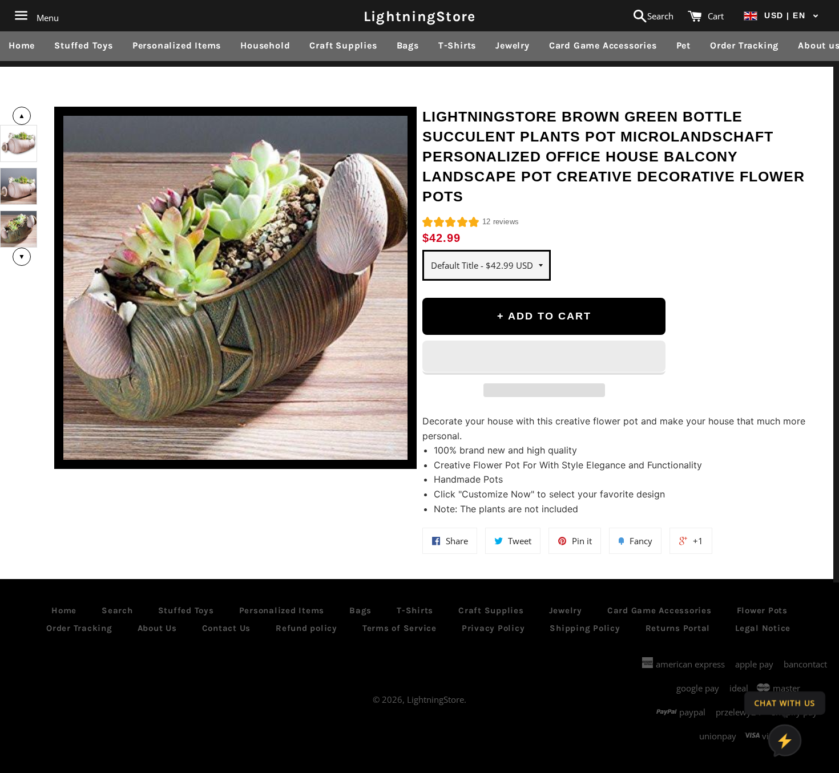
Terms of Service (399, 628)
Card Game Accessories (603, 45)
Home (22, 45)
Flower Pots (762, 610)
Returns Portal (678, 628)
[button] (781, 15)
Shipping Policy (585, 628)
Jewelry (512, 45)
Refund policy (306, 628)
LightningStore (420, 15)
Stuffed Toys (83, 45)
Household (265, 45)
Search (117, 610)
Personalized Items (176, 45)
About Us (157, 628)
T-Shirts (457, 45)
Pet (683, 45)
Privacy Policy (493, 628)
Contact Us (226, 628)
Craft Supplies (343, 45)
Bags (408, 45)
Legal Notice (762, 628)
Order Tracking (744, 45)
